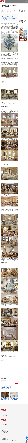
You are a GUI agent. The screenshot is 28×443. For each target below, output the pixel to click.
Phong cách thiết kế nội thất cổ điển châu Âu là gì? (7, 16)
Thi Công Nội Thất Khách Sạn (4, 438)
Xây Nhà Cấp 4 (21, 22)
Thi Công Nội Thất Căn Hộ (22, 21)
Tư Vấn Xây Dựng (21, 28)
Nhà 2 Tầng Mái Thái (3, 430)
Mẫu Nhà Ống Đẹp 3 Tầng (4, 432)
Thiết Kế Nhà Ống (21, 9)
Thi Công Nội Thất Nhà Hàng (4, 439)
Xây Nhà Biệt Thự (21, 23)
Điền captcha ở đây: (3, 378)
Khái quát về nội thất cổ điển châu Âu (5, 15)
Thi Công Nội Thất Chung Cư (22, 20)
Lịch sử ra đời (4, 17)
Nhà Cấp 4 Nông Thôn (3, 429)
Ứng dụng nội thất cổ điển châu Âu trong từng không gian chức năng (8, 18)
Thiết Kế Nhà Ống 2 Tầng (22, 11)
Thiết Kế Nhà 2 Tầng (21, 12)
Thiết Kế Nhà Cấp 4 (21, 8)
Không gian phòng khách (5, 19)
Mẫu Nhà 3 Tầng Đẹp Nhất (4, 433)
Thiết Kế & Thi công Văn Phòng (23, 15)
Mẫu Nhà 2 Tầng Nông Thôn (4, 431)
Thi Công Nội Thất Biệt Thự (22, 19)
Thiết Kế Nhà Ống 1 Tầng (22, 10)
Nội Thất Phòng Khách (3, 437)
